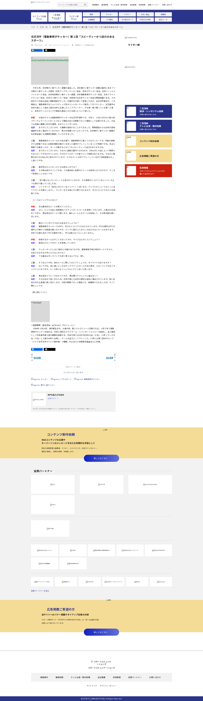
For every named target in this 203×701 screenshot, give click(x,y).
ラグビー (127, 14)
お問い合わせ (167, 5)
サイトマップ (92, 686)
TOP (33, 27)
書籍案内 (95, 5)
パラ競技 (109, 19)
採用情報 (142, 5)
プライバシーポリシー (108, 686)
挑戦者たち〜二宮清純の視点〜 (85, 45)
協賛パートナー (154, 5)
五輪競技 (91, 19)
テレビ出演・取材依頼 (119, 5)
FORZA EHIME (145, 19)
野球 (91, 14)
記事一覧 (44, 27)
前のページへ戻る (73, 367)
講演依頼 (104, 5)
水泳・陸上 (145, 14)
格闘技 (163, 14)
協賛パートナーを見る (40, 591)
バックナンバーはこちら (73, 372)
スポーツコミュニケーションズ (59, 45)
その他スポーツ (127, 19)
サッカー (109, 14)
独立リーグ (163, 19)
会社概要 (133, 5)
